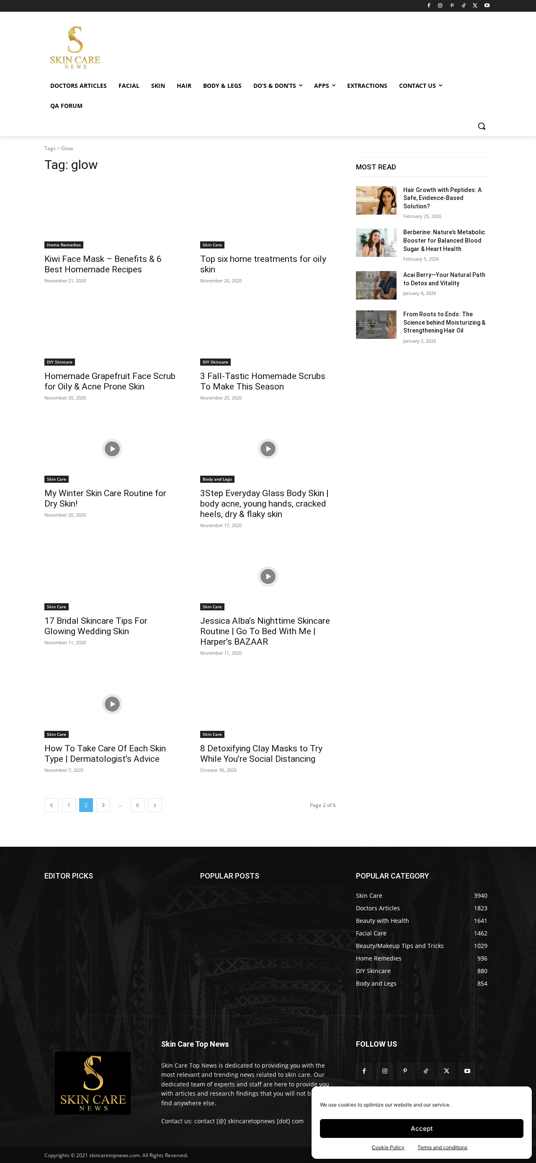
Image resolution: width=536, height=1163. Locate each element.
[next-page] (155, 805)
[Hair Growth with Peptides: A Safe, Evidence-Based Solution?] (376, 200)
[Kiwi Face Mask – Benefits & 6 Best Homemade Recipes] (112, 214)
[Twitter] (475, 6)
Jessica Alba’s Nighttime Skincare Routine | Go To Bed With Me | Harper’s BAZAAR (265, 631)
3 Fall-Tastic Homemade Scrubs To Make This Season (262, 381)
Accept (422, 1128)
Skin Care (212, 245)
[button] (482, 126)
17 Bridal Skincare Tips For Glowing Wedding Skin (95, 626)
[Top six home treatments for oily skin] (268, 214)
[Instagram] (440, 6)
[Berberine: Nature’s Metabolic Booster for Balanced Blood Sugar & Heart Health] (376, 242)
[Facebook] (428, 6)
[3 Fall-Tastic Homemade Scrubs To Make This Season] (268, 332)
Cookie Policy (388, 1147)
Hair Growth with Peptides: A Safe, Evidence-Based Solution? (442, 198)
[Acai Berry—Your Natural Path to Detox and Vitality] (376, 285)
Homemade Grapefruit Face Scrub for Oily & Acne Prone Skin (109, 381)
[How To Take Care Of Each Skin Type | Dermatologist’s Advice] (112, 704)
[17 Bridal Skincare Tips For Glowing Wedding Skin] (112, 576)
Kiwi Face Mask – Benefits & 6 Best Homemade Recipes (103, 264)
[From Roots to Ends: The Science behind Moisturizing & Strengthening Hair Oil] (376, 324)
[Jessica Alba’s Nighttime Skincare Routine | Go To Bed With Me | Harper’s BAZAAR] (268, 576)
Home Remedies (64, 245)
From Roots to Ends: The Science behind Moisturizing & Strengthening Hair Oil (444, 322)
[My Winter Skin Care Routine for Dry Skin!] (112, 449)
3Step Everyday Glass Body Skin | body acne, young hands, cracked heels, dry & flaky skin (264, 503)
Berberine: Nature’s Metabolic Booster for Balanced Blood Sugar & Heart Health (444, 240)
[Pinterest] (452, 6)
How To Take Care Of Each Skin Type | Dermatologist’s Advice (105, 753)
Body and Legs (217, 479)
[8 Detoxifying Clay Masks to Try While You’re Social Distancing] (268, 704)
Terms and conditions (442, 1147)
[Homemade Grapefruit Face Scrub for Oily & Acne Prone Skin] (112, 332)
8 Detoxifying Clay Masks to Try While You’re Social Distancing (261, 753)
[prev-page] (51, 805)
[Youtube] (487, 6)
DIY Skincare (59, 362)
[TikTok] (464, 6)
